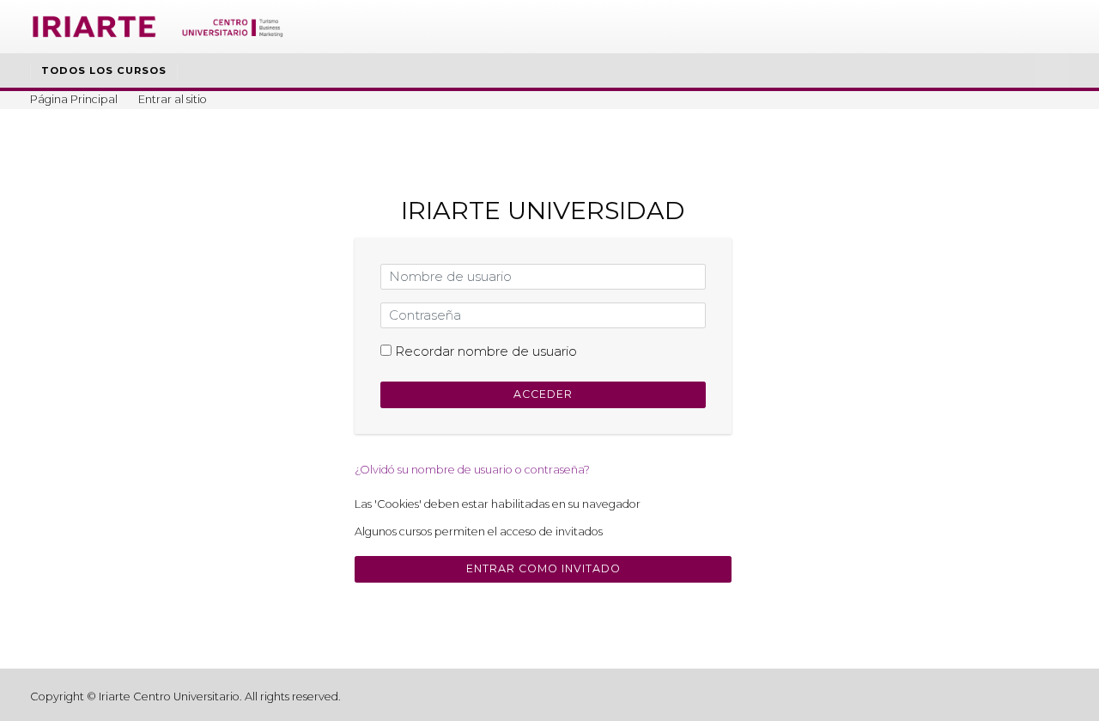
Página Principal (74, 99)
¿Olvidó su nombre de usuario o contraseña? (472, 469)
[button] (653, 505)
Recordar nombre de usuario (486, 351)
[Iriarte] (159, 25)
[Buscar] (1052, 72)
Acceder (543, 394)
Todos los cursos (104, 70)
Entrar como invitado (543, 568)
